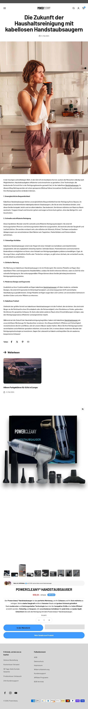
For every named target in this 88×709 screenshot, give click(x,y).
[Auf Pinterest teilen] (22, 342)
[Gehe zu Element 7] (53, 574)
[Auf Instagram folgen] (10, 692)
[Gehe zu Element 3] (22, 570)
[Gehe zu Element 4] (30, 575)
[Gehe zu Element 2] (14, 575)
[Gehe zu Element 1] (6, 573)
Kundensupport (40, 673)
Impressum (38, 665)
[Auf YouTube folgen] (15, 692)
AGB (35, 657)
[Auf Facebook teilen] (11, 342)
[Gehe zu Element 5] (37, 573)
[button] (65, 627)
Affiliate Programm (41, 677)
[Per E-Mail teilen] (28, 342)
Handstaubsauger (72, 185)
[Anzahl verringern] (39, 620)
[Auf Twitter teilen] (17, 342)
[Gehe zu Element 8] (61, 573)
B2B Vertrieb (39, 681)
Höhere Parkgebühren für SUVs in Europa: (20, 387)
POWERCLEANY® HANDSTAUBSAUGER (44, 589)
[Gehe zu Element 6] (45, 573)
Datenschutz (39, 661)
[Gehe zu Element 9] (68, 573)
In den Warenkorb (23, 628)
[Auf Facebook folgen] (4, 692)
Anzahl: (44, 615)
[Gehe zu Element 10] (76, 573)
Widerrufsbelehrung (41, 669)
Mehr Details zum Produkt (44, 635)
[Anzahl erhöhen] (49, 620)
